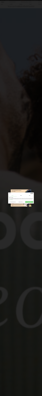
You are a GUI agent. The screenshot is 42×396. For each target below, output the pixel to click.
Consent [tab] (12, 195)
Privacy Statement (11, 199)
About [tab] (29, 195)
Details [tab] (21, 195)
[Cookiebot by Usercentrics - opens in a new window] (30, 193)
